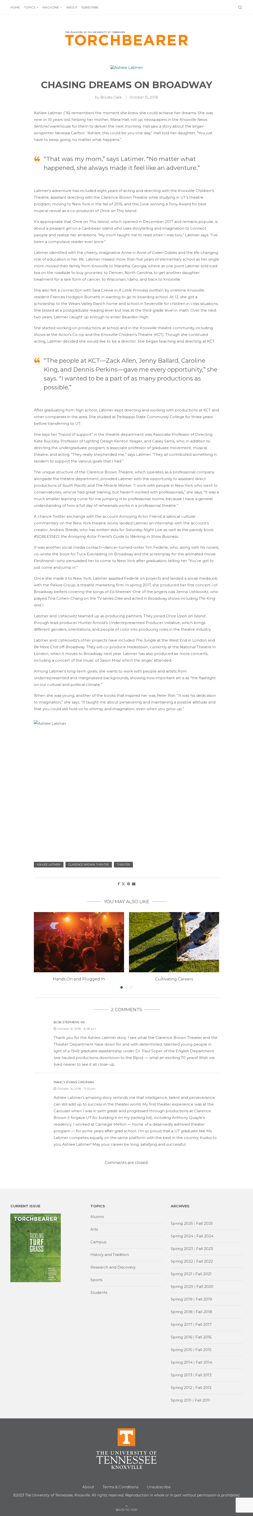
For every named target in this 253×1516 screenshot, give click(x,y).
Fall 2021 (203, 1274)
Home (15, 7)
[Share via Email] (133, 884)
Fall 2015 (203, 1349)
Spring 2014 (181, 1362)
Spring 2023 (182, 1248)
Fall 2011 (202, 1400)
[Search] (240, 7)
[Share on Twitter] (123, 884)
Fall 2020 (204, 1286)
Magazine (50, 7)
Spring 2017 (181, 1324)
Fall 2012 (203, 1387)
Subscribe (90, 7)
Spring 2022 (182, 1261)
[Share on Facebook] (119, 884)
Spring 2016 (181, 1337)
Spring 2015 (181, 1349)
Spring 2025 (182, 1223)
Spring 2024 (182, 1236)
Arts (94, 1229)
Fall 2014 (204, 1362)
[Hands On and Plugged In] (79, 942)
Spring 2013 (181, 1375)
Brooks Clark (111, 97)
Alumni (97, 1216)
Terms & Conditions (120, 1487)
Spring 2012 (181, 1387)
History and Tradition (109, 1254)
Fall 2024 (204, 1236)
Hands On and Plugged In (79, 979)
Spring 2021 (181, 1274)
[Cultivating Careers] (174, 942)
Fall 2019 (204, 1299)
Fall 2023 (204, 1248)
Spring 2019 (181, 1299)
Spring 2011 (181, 1400)
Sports (96, 1279)
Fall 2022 (204, 1261)
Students (98, 1292)
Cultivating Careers (174, 979)
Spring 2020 (182, 1286)
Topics (29, 7)
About (71, 7)
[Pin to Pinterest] (128, 884)
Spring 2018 (181, 1311)
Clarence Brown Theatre (88, 864)
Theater (123, 864)
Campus (98, 1242)
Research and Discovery (113, 1267)
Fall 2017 (203, 1324)
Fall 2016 (203, 1337)
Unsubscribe (159, 1487)
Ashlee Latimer (49, 864)
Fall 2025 (204, 1223)
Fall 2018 (204, 1311)
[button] (40, 950)
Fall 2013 (203, 1375)
